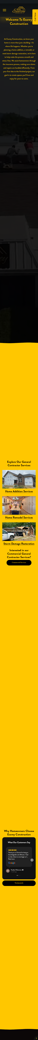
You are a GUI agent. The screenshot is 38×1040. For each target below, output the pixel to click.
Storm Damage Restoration (19, 544)
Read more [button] (11, 859)
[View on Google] (11, 863)
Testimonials (19, 883)
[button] (6, 860)
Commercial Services (19, 562)
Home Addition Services (19, 491)
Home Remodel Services (19, 518)
